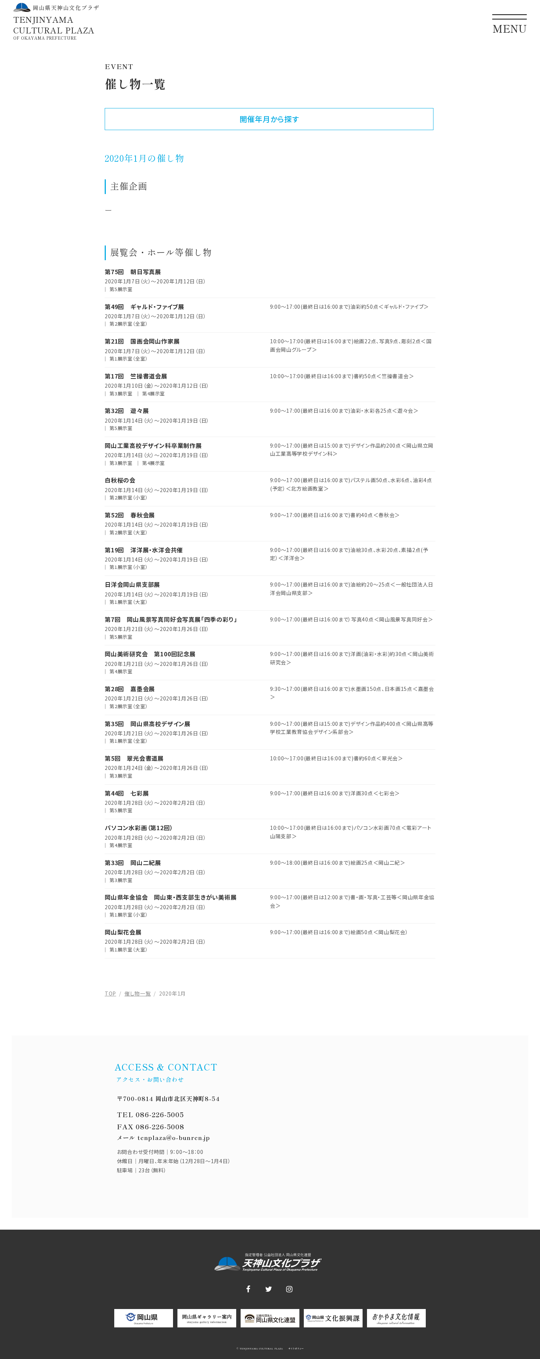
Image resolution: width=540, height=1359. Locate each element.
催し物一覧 (138, 993)
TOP (110, 993)
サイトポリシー (295, 1348)
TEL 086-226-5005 (150, 1114)
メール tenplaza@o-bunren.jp (163, 1137)
